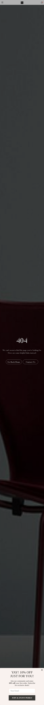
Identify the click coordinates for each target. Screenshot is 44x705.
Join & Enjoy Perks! (22, 698)
